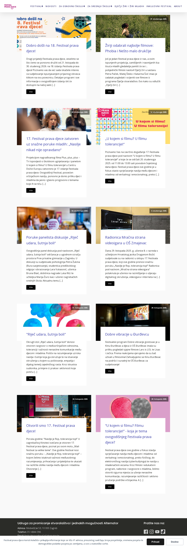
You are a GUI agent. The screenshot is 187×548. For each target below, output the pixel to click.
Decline (175, 542)
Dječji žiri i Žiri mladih (129, 6)
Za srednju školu (99, 6)
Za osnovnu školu (71, 6)
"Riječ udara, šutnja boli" (46, 334)
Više (31, 91)
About (178, 6)
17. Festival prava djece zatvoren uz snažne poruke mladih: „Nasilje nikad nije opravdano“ (53, 144)
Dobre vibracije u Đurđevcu (127, 334)
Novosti (51, 6)
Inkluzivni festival (159, 6)
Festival (35, 6)
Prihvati (155, 542)
